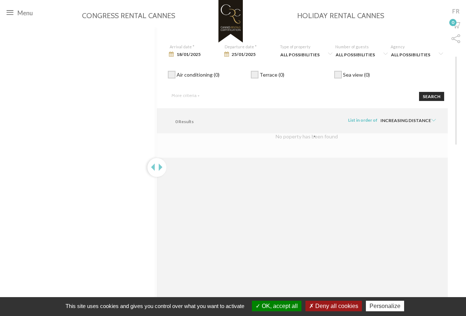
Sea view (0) (356, 75)
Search (432, 96)
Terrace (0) (271, 75)
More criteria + (185, 95)
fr (456, 11)
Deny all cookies (336, 306)
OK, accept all (279, 306)
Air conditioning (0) (197, 75)
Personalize (385, 306)
